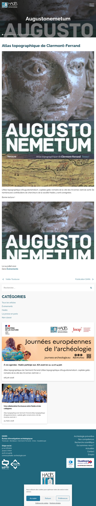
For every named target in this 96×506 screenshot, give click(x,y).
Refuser (48, 498)
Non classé (6, 317)
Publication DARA (82, 279)
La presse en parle (10, 314)
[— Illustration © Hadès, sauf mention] (48, 230)
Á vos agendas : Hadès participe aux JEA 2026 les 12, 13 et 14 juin (33, 365)
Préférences (63, 498)
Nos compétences (86, 439)
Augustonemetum (48, 19)
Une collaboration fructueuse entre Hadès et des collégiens (22, 407)
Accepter (33, 498)
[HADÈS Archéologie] (48, 5)
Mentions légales (55, 503)
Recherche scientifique (84, 442)
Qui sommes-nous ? (85, 445)
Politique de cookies (41, 503)
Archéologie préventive (84, 436)
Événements (10, 35)
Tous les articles (9, 302)
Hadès (4, 310)
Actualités (90, 448)
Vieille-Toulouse (12, 279)
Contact (90, 451)
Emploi (91, 454)
